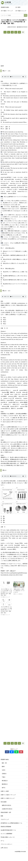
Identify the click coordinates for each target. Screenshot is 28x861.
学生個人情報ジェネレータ (8, 837)
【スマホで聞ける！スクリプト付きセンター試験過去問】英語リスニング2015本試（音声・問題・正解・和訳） (6, 609)
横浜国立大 (4, 784)
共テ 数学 (18, 7)
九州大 (3, 770)
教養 (2, 816)
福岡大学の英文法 (6, 805)
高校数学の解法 (5, 7)
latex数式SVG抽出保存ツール (8, 830)
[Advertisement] (14, 50)
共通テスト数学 (5, 791)
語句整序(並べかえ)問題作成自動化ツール (11, 823)
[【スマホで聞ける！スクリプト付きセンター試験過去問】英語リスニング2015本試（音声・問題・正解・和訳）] (6, 602)
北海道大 (3, 773)
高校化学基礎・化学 (6, 812)
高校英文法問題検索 (6, 826)
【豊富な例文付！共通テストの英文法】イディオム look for (18, 591)
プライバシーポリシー (6, 844)
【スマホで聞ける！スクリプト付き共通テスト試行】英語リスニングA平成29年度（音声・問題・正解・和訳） (6, 592)
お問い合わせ (4, 847)
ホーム (2, 840)
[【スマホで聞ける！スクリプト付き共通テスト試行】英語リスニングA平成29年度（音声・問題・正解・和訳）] (6, 584)
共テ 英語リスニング (21, 11)
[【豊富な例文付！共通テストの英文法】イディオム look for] (18, 584)
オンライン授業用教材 (6, 833)
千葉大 (3, 777)
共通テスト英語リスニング (8, 798)
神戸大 (3, 787)
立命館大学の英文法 (6, 809)
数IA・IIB (4, 763)
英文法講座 (3, 802)
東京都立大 (4, 780)
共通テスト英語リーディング (8, 795)
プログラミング (5, 819)
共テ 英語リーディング (7, 11)
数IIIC (3, 766)
